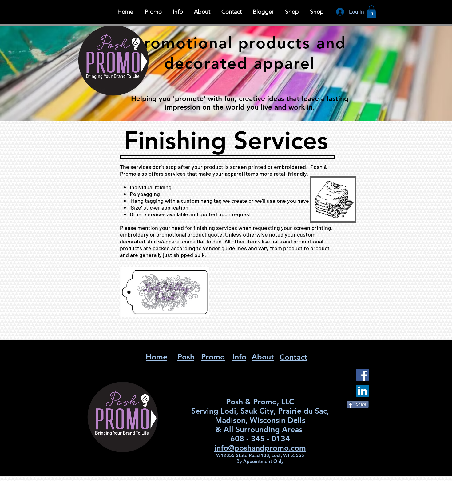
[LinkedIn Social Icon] (362, 391)
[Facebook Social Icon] (362, 375)
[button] (177, 11)
